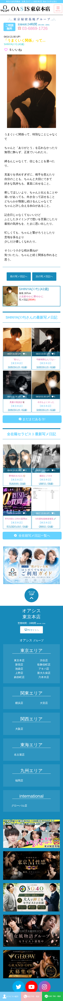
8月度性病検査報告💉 (46, 519)
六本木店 (43, 677)
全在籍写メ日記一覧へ (33, 535)
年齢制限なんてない (45, 359)
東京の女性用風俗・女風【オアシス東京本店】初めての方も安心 (31, 1)
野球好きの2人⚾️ (17, 476)
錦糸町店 (19, 677)
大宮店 (44, 702)
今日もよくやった (45, 402)
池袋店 (19, 668)
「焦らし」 (17, 359)
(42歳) (14, 44)
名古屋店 (19, 754)
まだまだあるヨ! (33, 419)
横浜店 (19, 702)
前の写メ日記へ (18, 276)
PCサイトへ (31, 629)
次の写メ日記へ (44, 276)
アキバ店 (43, 668)
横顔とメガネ (46, 476)
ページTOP (31, 593)
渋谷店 (44, 660)
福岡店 (19, 780)
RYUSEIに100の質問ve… (17, 519)
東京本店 (19, 660)
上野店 (19, 672)
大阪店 (19, 728)
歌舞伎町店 (43, 664)
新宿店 (19, 664)
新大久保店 (43, 672)
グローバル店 (19, 805)
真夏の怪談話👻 (17, 402)
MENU (58, 11)
